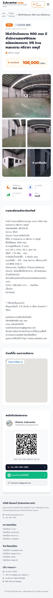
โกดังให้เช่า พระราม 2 (10, 535)
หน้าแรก (3, 15)
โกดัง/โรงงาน (12, 15)
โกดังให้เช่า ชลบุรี (9, 557)
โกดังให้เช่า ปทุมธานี (10, 560)
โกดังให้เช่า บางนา (9, 529)
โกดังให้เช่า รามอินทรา (11, 539)
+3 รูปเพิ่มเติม (39, 163)
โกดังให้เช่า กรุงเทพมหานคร (13, 550)
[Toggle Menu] (48, 4)
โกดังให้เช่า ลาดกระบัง (11, 532)
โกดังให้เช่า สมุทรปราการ (12, 553)
